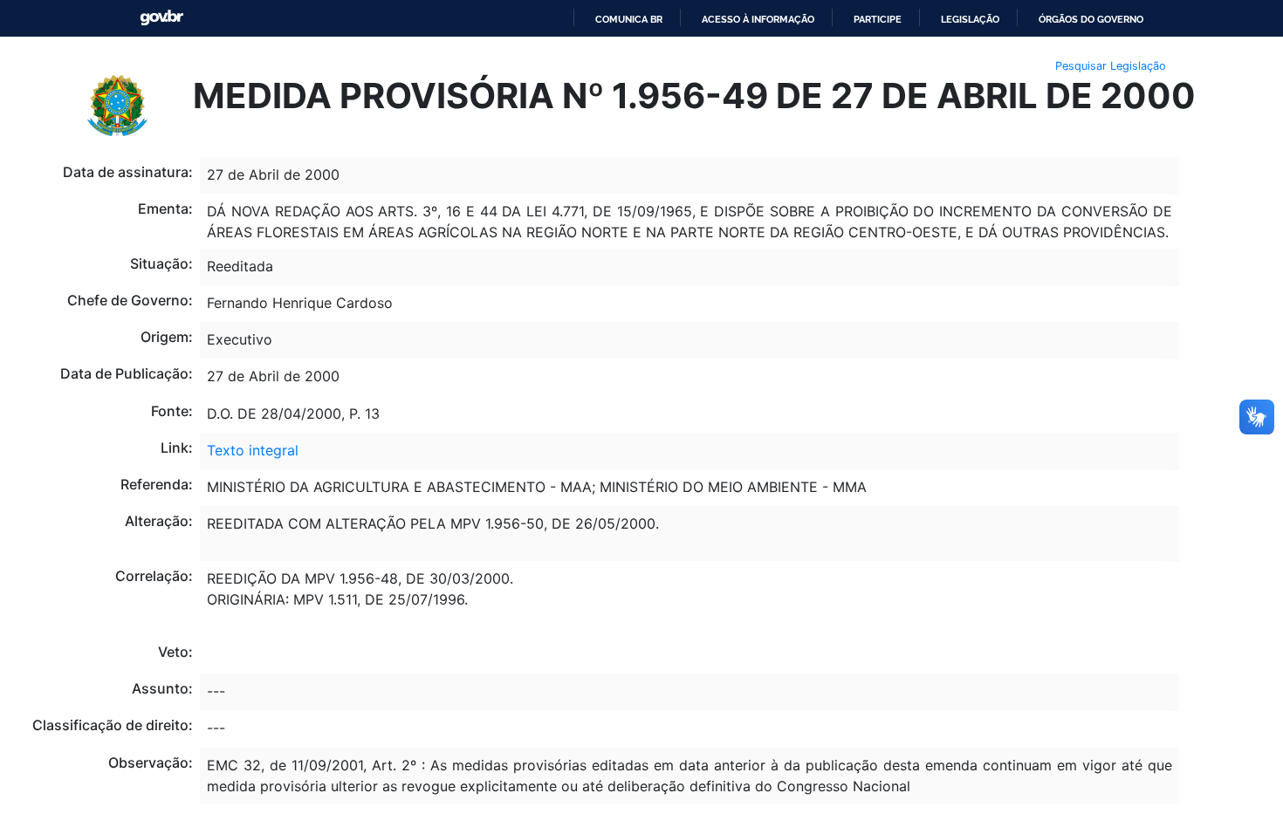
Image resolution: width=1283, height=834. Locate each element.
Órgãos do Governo (1091, 19)
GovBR (161, 18)
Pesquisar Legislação (1110, 65)
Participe (878, 19)
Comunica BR (628, 19)
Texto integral (252, 450)
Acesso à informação (758, 19)
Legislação (970, 19)
